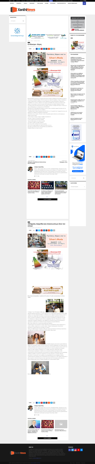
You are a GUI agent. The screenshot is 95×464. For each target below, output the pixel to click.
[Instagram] (75, 450)
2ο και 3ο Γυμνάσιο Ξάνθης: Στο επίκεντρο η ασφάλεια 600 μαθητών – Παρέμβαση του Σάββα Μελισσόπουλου (33, 431)
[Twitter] (72, 450)
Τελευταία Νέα (40, 3)
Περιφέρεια (18, 3)
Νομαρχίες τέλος (63, 162)
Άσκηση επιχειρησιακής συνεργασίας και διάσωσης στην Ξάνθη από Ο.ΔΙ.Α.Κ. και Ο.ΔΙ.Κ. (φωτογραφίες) (61, 192)
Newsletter (36, 0)
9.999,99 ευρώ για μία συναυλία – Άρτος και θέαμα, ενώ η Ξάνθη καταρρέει (77, 113)
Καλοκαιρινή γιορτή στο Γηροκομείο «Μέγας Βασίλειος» (60, 430)
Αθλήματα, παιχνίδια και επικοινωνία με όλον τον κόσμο (37, 162)
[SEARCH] (23, 21)
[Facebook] (69, 450)
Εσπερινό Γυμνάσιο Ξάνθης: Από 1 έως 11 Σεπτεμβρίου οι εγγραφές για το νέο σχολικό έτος (78, 100)
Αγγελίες (46, 3)
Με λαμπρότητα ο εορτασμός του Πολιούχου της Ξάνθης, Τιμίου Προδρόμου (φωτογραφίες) (77, 89)
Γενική (29, 42)
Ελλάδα (25, 3)
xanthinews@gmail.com (37, 458)
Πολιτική (12, 3)
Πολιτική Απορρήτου (61, 3)
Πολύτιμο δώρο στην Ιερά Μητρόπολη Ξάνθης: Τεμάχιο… (64, 0)
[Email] (81, 450)
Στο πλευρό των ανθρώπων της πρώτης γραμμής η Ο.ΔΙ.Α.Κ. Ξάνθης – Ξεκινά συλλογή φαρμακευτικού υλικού (47, 192)
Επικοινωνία (23, 0)
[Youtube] (78, 450)
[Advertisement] (47, 25)
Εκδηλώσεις (32, 3)
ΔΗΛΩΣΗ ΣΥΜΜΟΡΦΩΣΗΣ (30, 0)
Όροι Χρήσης (52, 3)
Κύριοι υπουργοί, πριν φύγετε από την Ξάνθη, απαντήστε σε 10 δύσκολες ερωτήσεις (78, 95)
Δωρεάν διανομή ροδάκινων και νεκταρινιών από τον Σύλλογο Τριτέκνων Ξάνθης (34, 191)
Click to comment (47, 199)
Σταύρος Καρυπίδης (32, 46)
